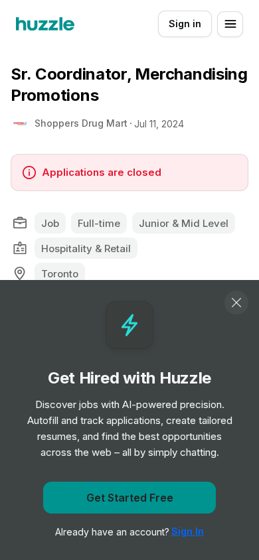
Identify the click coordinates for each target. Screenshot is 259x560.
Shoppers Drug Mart (81, 123)
